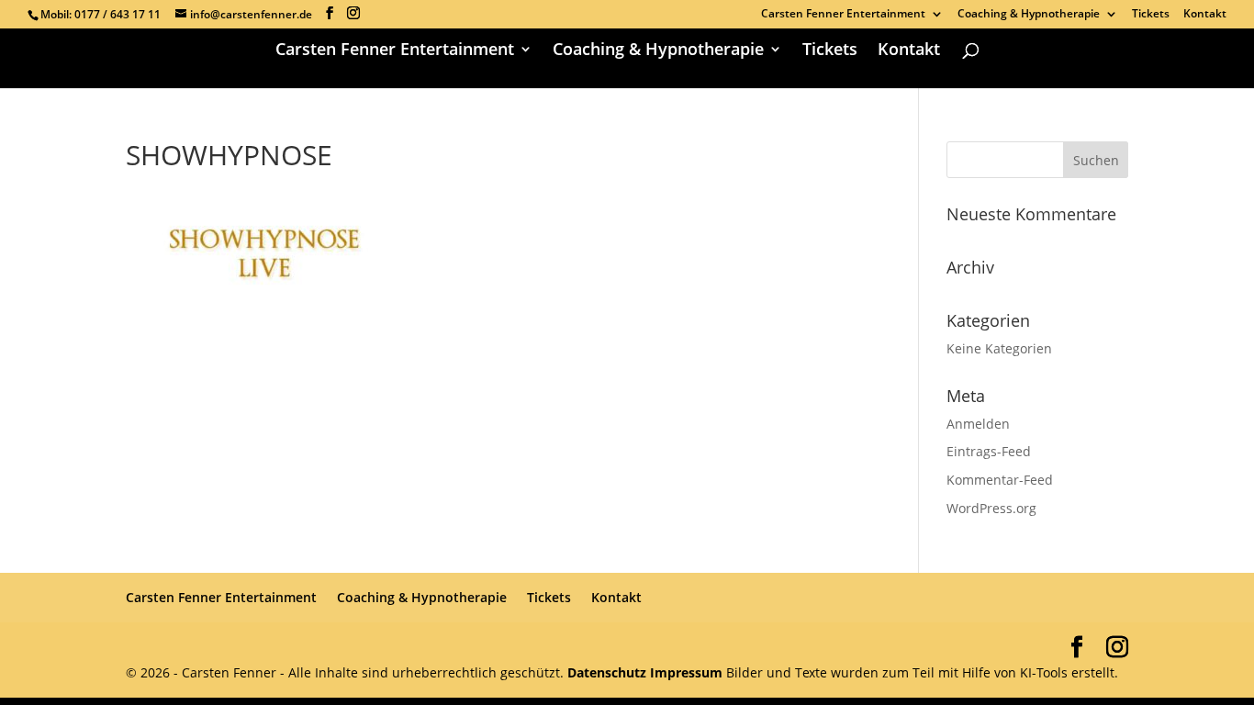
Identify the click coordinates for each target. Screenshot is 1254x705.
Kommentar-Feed (999, 479)
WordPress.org (991, 508)
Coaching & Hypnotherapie (1028, 14)
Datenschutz (608, 672)
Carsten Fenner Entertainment (843, 14)
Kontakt (1204, 14)
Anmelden (978, 423)
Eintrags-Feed (988, 451)
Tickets (1151, 14)
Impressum (686, 672)
